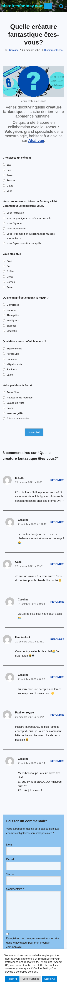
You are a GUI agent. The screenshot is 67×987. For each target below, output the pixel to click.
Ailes (9, 260)
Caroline (14, 50)
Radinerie (12, 369)
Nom (9, 844)
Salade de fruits (15, 402)
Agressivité (13, 353)
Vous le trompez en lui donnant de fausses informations (31, 235)
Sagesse (11, 325)
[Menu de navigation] (48, 6)
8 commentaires (53, 50)
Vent (9, 190)
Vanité (10, 374)
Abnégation (13, 315)
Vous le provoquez (17, 228)
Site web (11, 874)
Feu (9, 169)
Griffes (10, 271)
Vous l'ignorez (14, 223)
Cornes (11, 281)
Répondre (57, 480)
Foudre (11, 180)
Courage (11, 310)
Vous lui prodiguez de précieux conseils (29, 218)
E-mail (10, 859)
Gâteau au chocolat (18, 418)
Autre (10, 287)
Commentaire (15, 888)
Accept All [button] (49, 978)
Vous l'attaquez (15, 212)
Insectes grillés (15, 413)
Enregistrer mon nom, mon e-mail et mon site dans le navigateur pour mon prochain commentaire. (32, 942)
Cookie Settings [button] (31, 978)
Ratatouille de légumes (20, 397)
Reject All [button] (12, 978)
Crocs (10, 276)
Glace (10, 185)
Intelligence (13, 320)
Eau (9, 164)
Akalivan (36, 140)
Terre (10, 175)
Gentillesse (13, 304)
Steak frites (13, 392)
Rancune (12, 359)
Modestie (12, 330)
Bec (9, 266)
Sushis (10, 408)
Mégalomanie (14, 364)
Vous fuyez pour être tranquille (24, 243)
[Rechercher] (61, 6)
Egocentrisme (14, 348)
